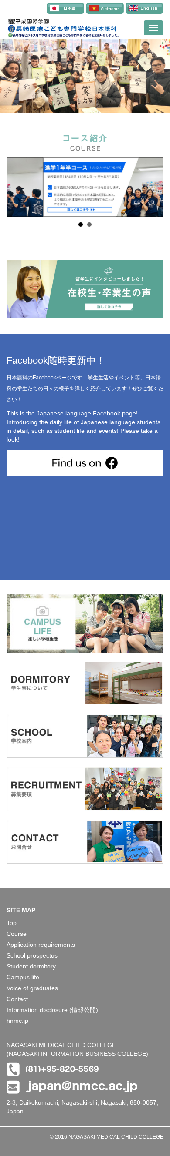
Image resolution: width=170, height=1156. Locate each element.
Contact (17, 998)
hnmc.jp (17, 1020)
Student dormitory (31, 966)
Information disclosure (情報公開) (52, 1009)
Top (12, 922)
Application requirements (41, 944)
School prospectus (32, 955)
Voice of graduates (32, 988)
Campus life (23, 977)
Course (17, 933)
